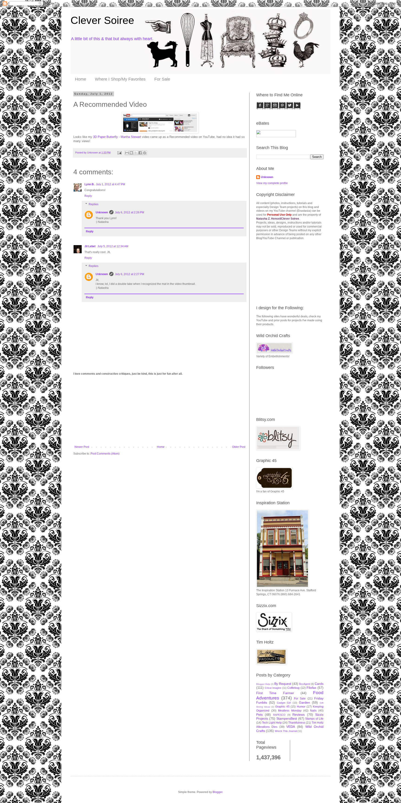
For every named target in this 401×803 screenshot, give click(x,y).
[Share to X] (135, 152)
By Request (282, 684)
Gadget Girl (284, 702)
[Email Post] (119, 152)
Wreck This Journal (286, 731)
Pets (259, 714)
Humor (301, 706)
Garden (304, 702)
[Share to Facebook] (140, 152)
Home (80, 79)
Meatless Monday (289, 710)
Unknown (102, 212)
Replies (93, 204)
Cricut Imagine (273, 687)
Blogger (217, 792)
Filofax (311, 687)
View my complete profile (272, 183)
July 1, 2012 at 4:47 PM (110, 184)
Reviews (298, 714)
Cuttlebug (293, 687)
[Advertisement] (160, 410)
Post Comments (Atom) (105, 453)
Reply (88, 196)
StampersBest (286, 718)
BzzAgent (304, 684)
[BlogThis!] (131, 152)
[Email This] (127, 152)
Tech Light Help (272, 722)
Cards (319, 684)
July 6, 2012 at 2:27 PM (129, 274)
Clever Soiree (102, 20)
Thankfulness (296, 722)
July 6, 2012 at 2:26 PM (129, 212)
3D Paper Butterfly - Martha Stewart (117, 137)
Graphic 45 (282, 706)
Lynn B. (89, 184)
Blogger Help (263, 684)
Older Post (238, 447)
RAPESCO (279, 714)
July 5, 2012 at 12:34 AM (112, 246)
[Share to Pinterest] (144, 152)
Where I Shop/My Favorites (120, 79)
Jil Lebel (90, 246)
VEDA (290, 726)
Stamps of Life (314, 718)
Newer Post (81, 447)
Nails (313, 710)
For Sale (162, 79)
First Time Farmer (275, 693)
